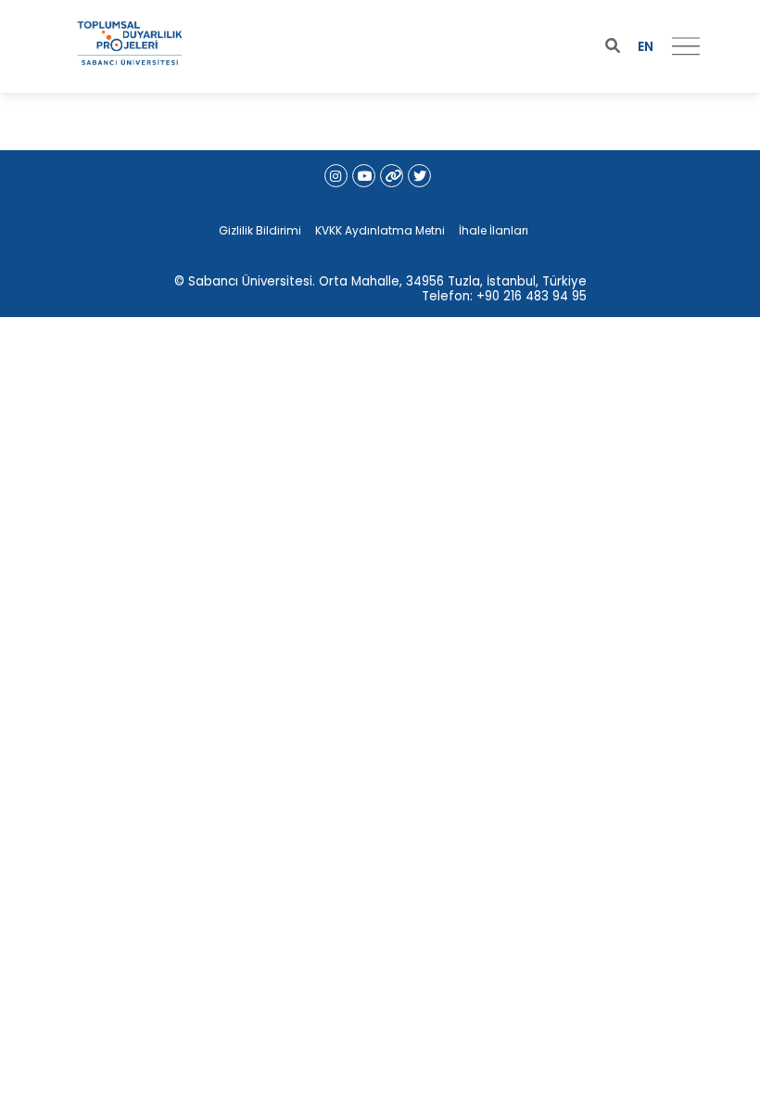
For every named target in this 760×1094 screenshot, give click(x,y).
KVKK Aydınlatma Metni (380, 230)
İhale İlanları (493, 230)
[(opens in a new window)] (336, 175)
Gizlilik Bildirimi (260, 230)
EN (645, 46)
